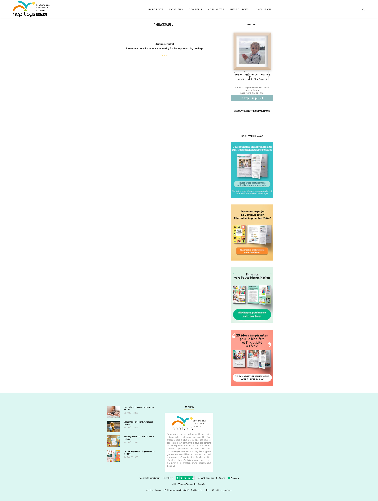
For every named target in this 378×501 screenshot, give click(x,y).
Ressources (239, 9)
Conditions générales (222, 490)
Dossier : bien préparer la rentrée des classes (138, 423)
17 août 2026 (131, 442)
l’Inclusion (263, 9)
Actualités (216, 9)
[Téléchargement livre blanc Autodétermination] (252, 295)
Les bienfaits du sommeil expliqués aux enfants (139, 408)
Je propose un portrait (252, 98)
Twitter (269, 120)
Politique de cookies (200, 490)
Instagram (241, 120)
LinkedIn (255, 120)
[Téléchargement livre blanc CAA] (252, 232)
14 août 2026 (131, 457)
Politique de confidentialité (176, 490)
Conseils (195, 9)
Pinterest (248, 120)
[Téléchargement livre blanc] (252, 169)
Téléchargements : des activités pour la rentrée (139, 437)
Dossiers (176, 9)
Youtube (262, 120)
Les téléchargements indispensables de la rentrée (139, 452)
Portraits (155, 9)
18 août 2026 (131, 428)
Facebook (234, 120)
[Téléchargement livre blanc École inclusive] (252, 357)
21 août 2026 (131, 413)
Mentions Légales (154, 490)
